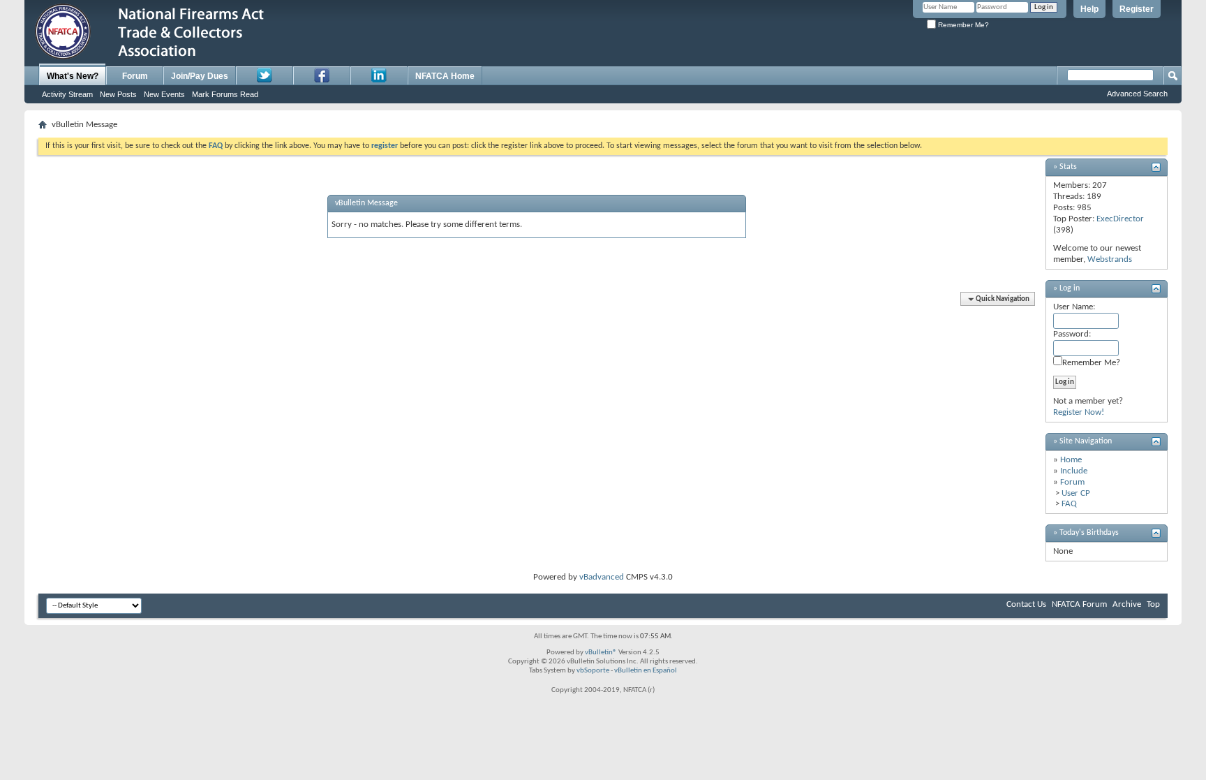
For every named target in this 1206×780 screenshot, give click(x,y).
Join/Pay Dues (199, 76)
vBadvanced (601, 577)
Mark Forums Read (225, 94)
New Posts (118, 94)
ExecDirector (1120, 218)
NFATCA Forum (1079, 604)
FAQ (1069, 503)
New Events (164, 94)
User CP (1076, 493)
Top (1153, 604)
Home (1071, 459)
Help (1089, 9)
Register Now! (1078, 412)
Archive (1126, 604)
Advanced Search (1137, 93)
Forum (135, 76)
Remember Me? (962, 25)
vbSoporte (592, 671)
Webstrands (1109, 259)
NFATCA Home (445, 76)
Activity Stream (67, 94)
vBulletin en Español (645, 671)
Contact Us (1026, 604)
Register (1136, 9)
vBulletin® (601, 652)
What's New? (72, 76)
